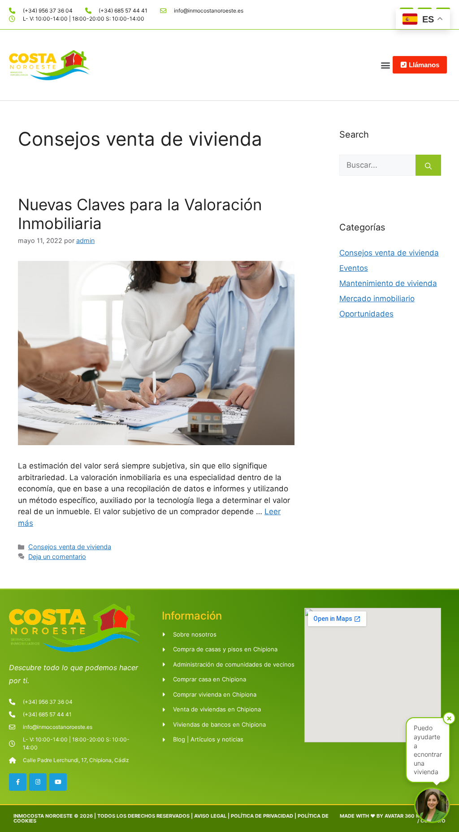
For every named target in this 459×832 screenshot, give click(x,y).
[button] (385, 64)
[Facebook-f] (17, 782)
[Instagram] (38, 782)
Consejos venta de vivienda (69, 546)
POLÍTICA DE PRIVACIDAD (262, 816)
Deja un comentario (57, 556)
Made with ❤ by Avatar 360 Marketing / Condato (393, 818)
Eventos (353, 268)
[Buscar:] (377, 165)
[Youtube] (58, 782)
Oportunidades (366, 313)
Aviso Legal (210, 816)
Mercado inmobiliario (377, 298)
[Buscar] (428, 165)
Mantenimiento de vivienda (388, 283)
